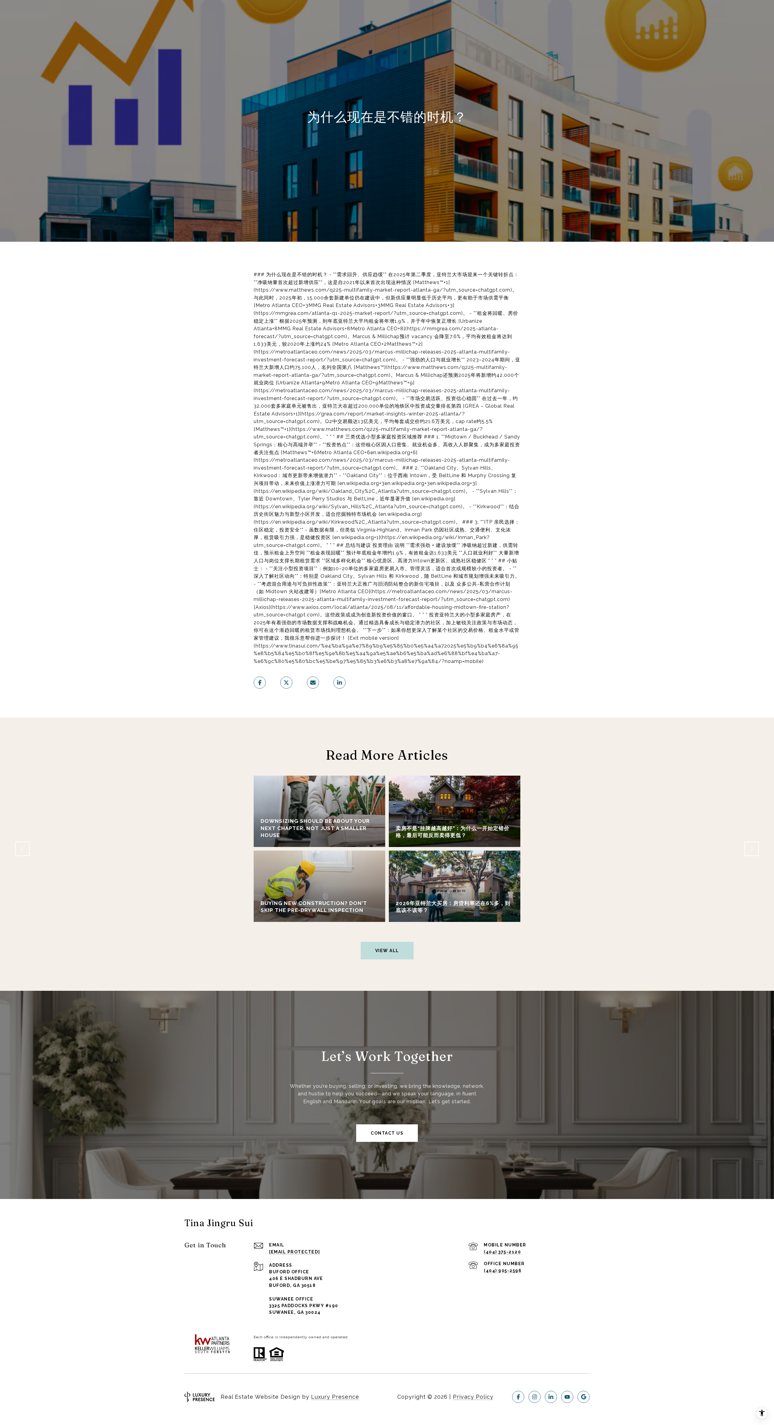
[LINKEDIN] (551, 1397)
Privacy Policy (473, 1397)
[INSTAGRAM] (534, 1397)
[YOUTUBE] (567, 1397)
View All (387, 950)
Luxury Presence (335, 1397)
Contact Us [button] (387, 1133)
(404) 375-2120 (502, 1251)
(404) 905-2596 (503, 1270)
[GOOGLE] (583, 1397)
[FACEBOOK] (518, 1397)
